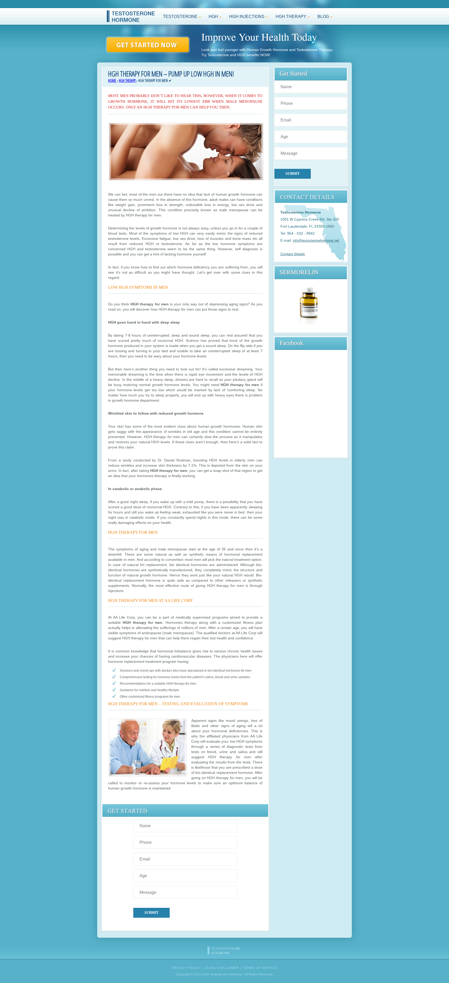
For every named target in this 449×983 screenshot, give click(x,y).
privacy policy (186, 968)
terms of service (260, 968)
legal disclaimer (222, 968)
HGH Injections (244, 18)
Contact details (292, 254)
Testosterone (177, 18)
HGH (210, 18)
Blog (320, 18)
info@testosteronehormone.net (316, 240)
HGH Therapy (288, 18)
